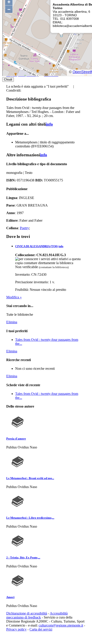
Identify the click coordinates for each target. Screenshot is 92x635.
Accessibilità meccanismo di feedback (37, 615)
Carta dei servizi (40, 629)
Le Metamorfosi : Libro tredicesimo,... (30, 517)
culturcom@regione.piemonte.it (61, 625)
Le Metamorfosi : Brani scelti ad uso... (30, 478)
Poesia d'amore (16, 438)
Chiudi (8, 79)
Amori (10, 597)
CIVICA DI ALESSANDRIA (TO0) (36, 246)
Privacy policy (16, 629)
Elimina (11, 322)
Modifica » (14, 297)
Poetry (24, 228)
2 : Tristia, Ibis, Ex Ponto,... (23, 557)
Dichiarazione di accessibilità (26, 613)
